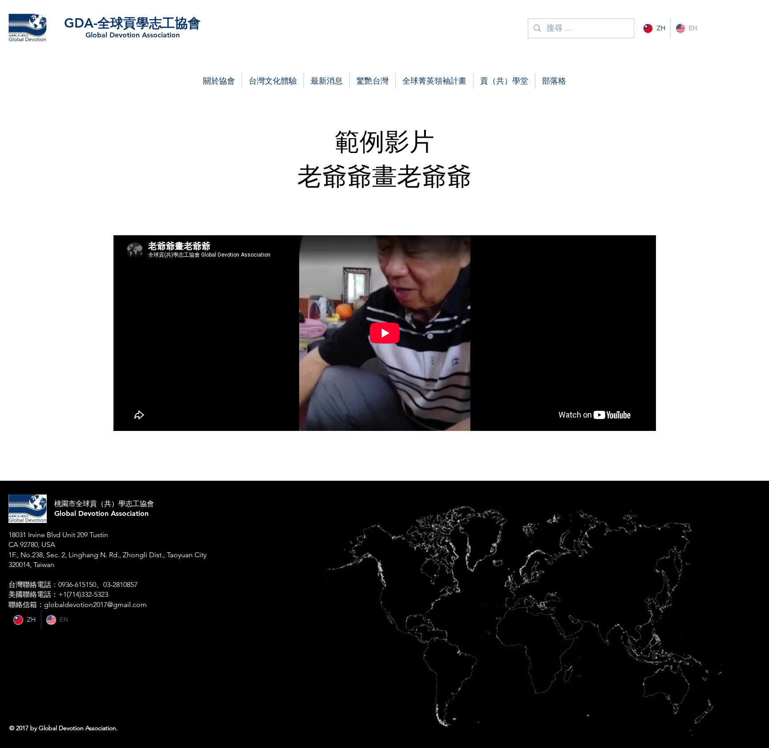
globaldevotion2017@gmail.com (95, 604)
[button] (219, 81)
